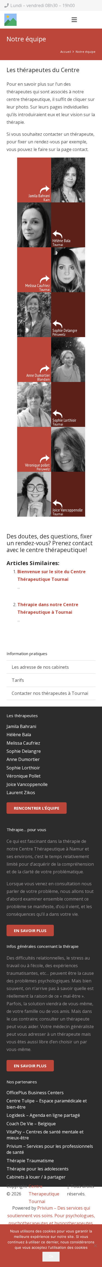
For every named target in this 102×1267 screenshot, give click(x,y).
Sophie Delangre (24, 751)
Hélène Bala (19, 735)
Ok (51, 1256)
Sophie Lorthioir (23, 768)
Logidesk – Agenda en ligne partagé (43, 1115)
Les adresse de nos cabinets (40, 667)
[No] (95, 1245)
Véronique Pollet (24, 776)
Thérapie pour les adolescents (38, 1169)
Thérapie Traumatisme (30, 1161)
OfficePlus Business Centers (35, 1093)
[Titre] (10, 20)
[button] (74, 20)
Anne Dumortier (23, 759)
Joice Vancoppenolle (27, 784)
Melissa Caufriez (23, 743)
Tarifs (18, 680)
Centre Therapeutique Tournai (44, 1193)
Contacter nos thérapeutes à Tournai (50, 693)
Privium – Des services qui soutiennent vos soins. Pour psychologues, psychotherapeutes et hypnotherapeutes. (51, 1215)
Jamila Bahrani (21, 726)
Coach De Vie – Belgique (31, 1124)
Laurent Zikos (21, 793)
